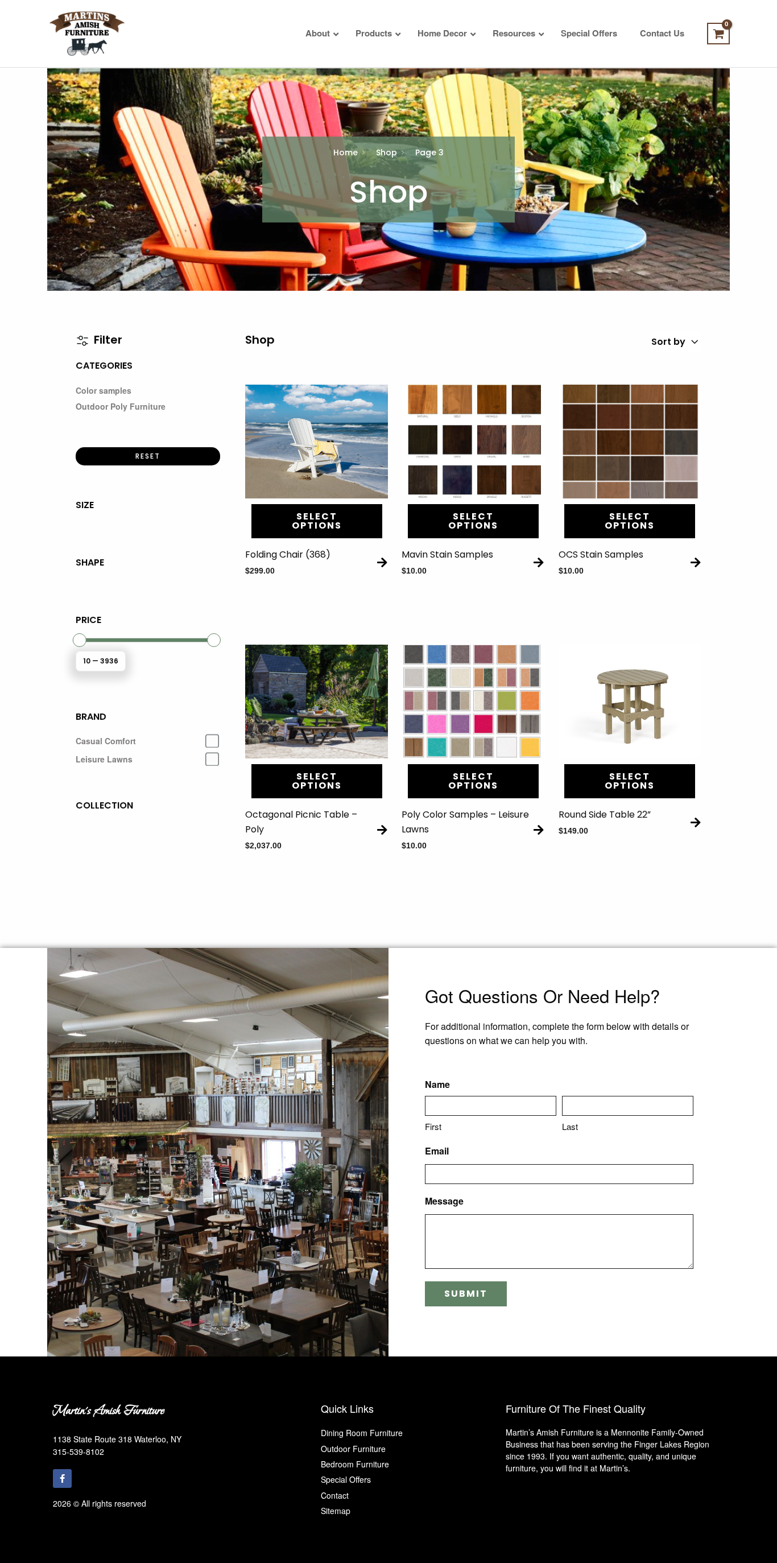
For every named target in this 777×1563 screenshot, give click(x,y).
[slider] (79, 640)
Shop (386, 152)
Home (345, 152)
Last (570, 1126)
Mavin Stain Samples (447, 554)
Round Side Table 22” (605, 814)
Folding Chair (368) (287, 554)
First (433, 1126)
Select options (317, 521)
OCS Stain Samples (601, 554)
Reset (147, 456)
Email (437, 1150)
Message (444, 1200)
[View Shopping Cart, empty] (718, 33)
